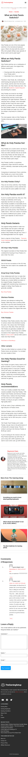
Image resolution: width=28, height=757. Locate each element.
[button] (25, 2)
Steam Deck (4, 713)
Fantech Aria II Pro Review (7, 727)
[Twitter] (11, 700)
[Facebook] (7, 700)
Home (11, 12)
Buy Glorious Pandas (7, 312)
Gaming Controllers (5, 711)
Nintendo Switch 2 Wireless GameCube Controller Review (14, 724)
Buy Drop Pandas (6, 292)
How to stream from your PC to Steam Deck (11, 732)
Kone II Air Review (5, 731)
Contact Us (3, 740)
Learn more (14, 8)
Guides (16, 12)
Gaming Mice (4, 706)
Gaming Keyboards (5, 708)
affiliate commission (19, 691)
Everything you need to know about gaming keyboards (12, 498)
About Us (3, 738)
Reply (11, 577)
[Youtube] (3, 700)
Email (3, 660)
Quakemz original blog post (17, 88)
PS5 (2, 715)
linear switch (10, 334)
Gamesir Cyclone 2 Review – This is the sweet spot (12, 726)
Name (3, 653)
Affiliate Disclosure (5, 745)
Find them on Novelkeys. (8, 340)
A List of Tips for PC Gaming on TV (9, 729)
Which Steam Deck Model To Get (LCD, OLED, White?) (13, 522)
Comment (4, 634)
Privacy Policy (4, 742)
